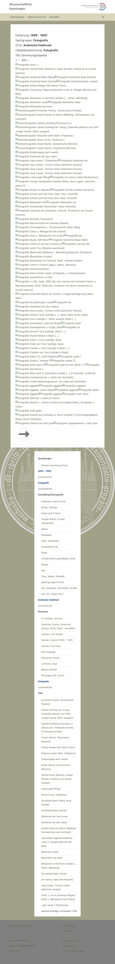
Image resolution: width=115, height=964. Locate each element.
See (43, 570)
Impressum (68, 931)
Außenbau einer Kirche (53, 501)
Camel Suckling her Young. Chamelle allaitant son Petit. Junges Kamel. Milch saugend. (57, 713)
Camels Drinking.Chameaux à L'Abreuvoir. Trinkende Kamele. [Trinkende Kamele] (57, 727)
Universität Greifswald (19, 926)
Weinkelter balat (49, 852)
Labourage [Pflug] (50, 788)
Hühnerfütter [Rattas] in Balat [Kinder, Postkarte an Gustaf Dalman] (57, 779)
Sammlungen (17, 17)
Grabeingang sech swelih (54, 759)
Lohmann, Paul (49, 663)
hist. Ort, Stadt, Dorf (52, 594)
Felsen (44, 529)
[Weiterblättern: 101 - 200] (24, 434)
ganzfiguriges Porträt (52, 582)
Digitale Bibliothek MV (19, 940)
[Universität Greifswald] (77, 6)
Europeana (14, 951)
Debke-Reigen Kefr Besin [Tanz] (58, 747)
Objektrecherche (37, 17)
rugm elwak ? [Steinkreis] (54, 905)
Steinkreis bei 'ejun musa (54, 816)
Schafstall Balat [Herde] (54, 810)
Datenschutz (69, 926)
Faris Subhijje (48, 652)
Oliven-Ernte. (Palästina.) (54, 794)
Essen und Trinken (50, 513)
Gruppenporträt (49, 546)
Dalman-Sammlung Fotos (54, 465)
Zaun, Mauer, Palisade (53, 576)
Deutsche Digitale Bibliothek (22, 946)
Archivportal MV (70, 940)
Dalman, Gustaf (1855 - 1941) (57, 640)
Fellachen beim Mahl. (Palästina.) (58, 753)
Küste (44, 552)
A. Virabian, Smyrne (51, 618)
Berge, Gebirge (49, 507)
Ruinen (44, 564)
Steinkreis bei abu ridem (54, 822)
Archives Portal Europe (74, 951)
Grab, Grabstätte (50, 540)
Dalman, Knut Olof (51, 646)
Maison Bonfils (49, 669)
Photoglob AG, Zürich (52, 675)
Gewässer (46, 535)
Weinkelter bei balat (51, 857)
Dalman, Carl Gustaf (52, 634)
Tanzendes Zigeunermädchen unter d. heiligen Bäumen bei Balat (56, 842)
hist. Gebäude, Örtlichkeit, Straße (59, 588)
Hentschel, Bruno (50, 657)
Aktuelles (54, 17)
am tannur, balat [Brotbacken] (57, 879)
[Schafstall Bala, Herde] (54, 873)
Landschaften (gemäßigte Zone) (58, 558)
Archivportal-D (70, 946)
